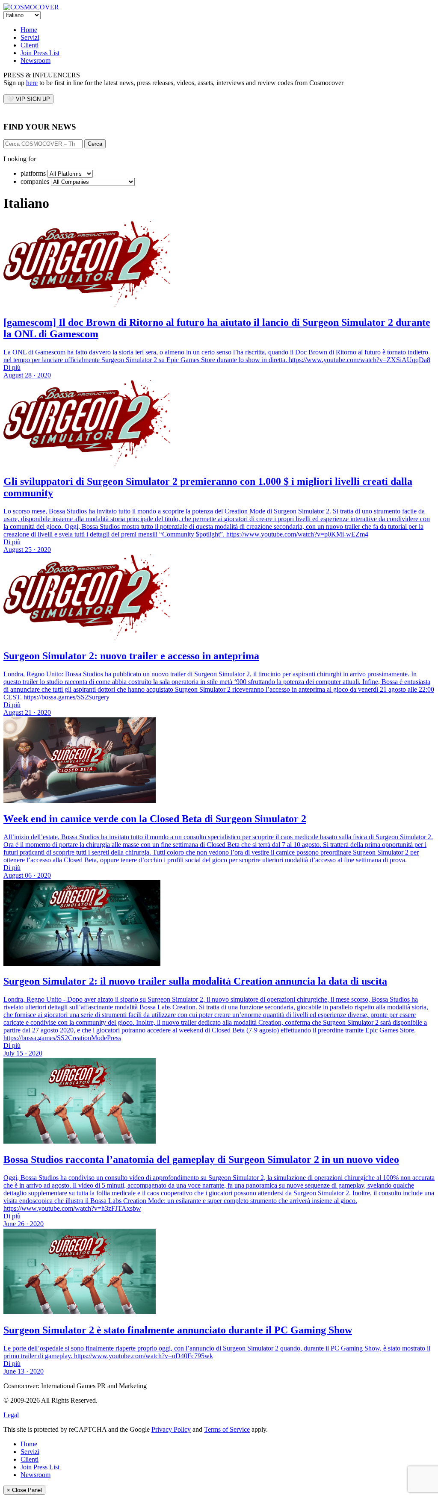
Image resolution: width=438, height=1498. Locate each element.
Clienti (29, 45)
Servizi (30, 37)
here (32, 82)
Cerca (95, 144)
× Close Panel (24, 1490)
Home (29, 29)
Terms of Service (227, 1429)
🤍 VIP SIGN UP (28, 99)
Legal (11, 1414)
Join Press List (40, 52)
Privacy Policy (171, 1429)
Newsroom (35, 60)
